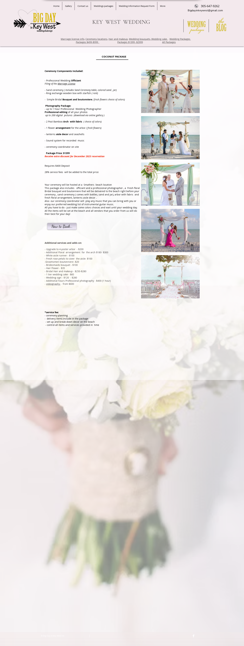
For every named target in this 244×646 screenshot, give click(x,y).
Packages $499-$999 (87, 42)
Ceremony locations (96, 39)
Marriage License (66, 83)
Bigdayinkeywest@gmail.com (205, 10)
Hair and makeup (118, 39)
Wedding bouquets (139, 39)
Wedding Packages (180, 39)
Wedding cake (159, 39)
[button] (170, 91)
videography (53, 283)
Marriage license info (72, 39)
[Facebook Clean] (193, 635)
